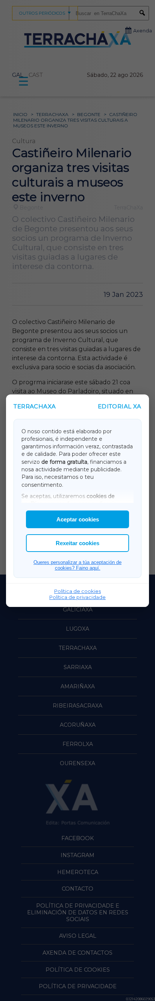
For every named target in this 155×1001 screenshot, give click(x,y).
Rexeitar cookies (77, 543)
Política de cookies (77, 591)
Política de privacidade (77, 597)
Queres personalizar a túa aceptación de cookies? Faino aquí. (77, 565)
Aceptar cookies (77, 519)
